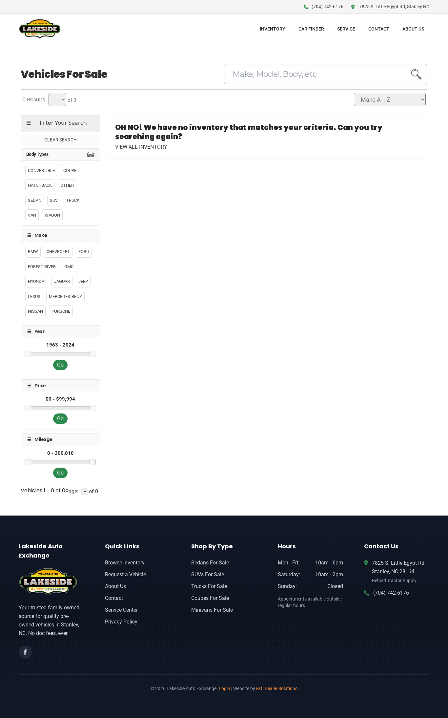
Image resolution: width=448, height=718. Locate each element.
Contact (114, 598)
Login (224, 688)
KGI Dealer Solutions (276, 688)
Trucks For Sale (209, 586)
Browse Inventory (125, 563)
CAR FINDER (311, 29)
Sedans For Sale (210, 563)
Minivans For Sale (212, 610)
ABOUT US (413, 29)
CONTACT (378, 29)
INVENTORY (272, 29)
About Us (115, 586)
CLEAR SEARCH (60, 139)
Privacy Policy (121, 622)
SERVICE (346, 29)
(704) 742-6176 (391, 593)
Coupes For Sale (210, 598)
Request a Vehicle (125, 574)
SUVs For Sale (207, 574)
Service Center (121, 610)
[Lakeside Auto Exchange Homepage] (51, 581)
